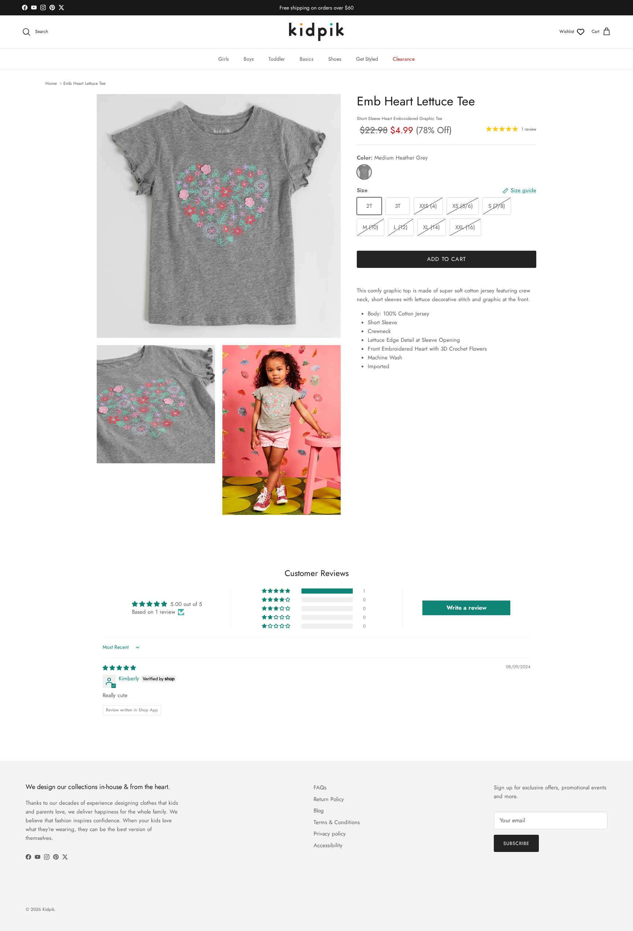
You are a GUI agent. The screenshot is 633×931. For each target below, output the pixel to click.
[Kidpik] (316, 32)
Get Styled (367, 59)
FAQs (320, 788)
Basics (307, 59)
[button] (276, 591)
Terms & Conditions (337, 822)
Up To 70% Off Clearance (316, 8)
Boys (249, 59)
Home (51, 83)
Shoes (334, 59)
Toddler (277, 59)
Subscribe (516, 843)
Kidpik (48, 909)
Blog (319, 811)
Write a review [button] (466, 607)
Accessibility (328, 845)
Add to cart (446, 259)
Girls (223, 59)
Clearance (404, 59)
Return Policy (329, 799)
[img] (119, 668)
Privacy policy (330, 834)
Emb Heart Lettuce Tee (84, 83)
